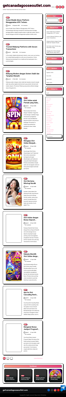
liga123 (48, 108)
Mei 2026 (48, 76)
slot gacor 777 (49, 131)
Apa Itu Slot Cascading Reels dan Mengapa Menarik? (30, 295)
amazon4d (48, 106)
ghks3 (9, 25)
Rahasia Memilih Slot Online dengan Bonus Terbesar (31, 256)
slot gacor (48, 133)
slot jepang (48, 120)
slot (47, 102)
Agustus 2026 (49, 72)
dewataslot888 (50, 130)
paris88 (48, 110)
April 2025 (49, 79)
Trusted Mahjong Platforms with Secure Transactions (21, 48)
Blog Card (37, 395)
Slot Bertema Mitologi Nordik (30, 182)
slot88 (48, 124)
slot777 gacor (49, 122)
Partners (51, 136)
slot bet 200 (49, 111)
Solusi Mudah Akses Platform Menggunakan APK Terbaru (17, 21)
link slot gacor (49, 104)
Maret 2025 (49, 82)
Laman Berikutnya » (38, 358)
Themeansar (43, 395)
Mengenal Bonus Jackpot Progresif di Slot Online (31, 329)
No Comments (24, 25)
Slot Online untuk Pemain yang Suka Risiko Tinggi (31, 102)
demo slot (48, 113)
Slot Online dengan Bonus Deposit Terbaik (31, 219)
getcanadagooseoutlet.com (27, 5)
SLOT (8, 17)
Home (53, 7)
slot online (48, 99)
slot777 (48, 100)
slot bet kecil (49, 119)
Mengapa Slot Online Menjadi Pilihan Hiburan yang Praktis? (31, 144)
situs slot (48, 126)
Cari (54, 16)
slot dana (48, 117)
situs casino (49, 62)
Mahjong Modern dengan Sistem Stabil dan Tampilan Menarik (22, 74)
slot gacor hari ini (50, 115)
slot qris (48, 128)
